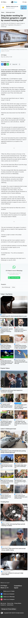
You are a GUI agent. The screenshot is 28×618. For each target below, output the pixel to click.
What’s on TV (4, 587)
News (2, 12)
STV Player (4, 585)
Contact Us (3, 605)
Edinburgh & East (10, 12)
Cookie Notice (10, 605)
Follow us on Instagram (8, 599)
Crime (13, 287)
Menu (4, 2)
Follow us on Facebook (8, 593)
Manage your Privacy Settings (9, 609)
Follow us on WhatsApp (9, 596)
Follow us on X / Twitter (9, 591)
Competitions (18, 585)
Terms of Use (10, 603)
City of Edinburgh (6, 287)
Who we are (3, 603)
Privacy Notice (17, 603)
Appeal (16, 587)
